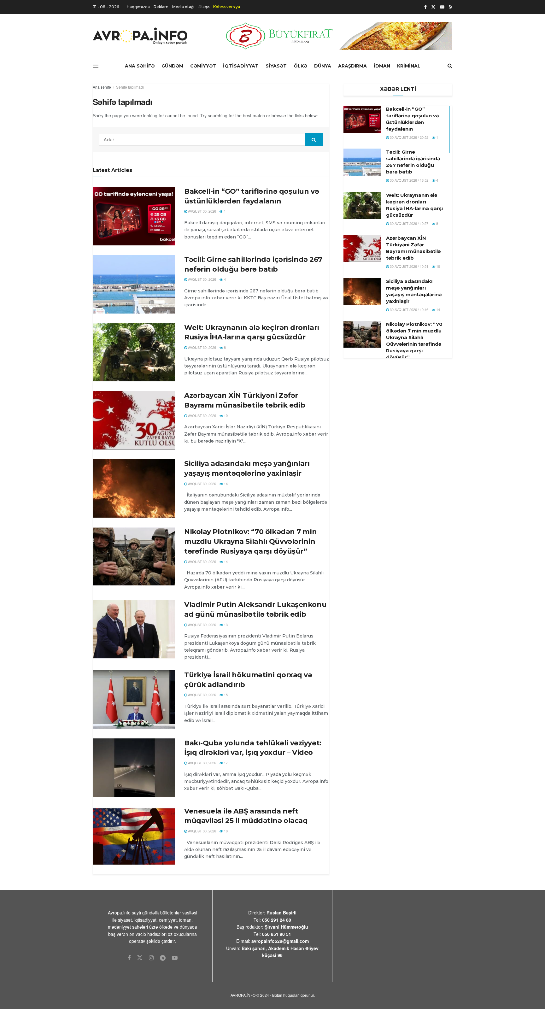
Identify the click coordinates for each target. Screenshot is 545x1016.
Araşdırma (352, 66)
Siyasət (276, 66)
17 (225, 762)
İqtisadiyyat (241, 66)
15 (225, 694)
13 (225, 624)
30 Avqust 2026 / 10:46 (408, 309)
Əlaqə (203, 6)
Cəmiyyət (203, 66)
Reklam (161, 6)
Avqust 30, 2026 (201, 211)
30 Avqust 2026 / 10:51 (408, 266)
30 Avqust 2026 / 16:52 (408, 180)
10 (225, 415)
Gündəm (172, 66)
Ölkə (300, 66)
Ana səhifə (102, 87)
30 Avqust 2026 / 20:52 (408, 137)
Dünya (322, 66)
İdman (382, 66)
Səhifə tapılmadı (130, 87)
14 (225, 483)
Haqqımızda (138, 6)
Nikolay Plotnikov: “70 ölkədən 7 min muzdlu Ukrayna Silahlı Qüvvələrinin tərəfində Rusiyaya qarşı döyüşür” (250, 541)
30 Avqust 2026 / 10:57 (408, 223)
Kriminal (408, 66)
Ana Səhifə (140, 66)
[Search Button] (314, 139)
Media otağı (183, 6)
